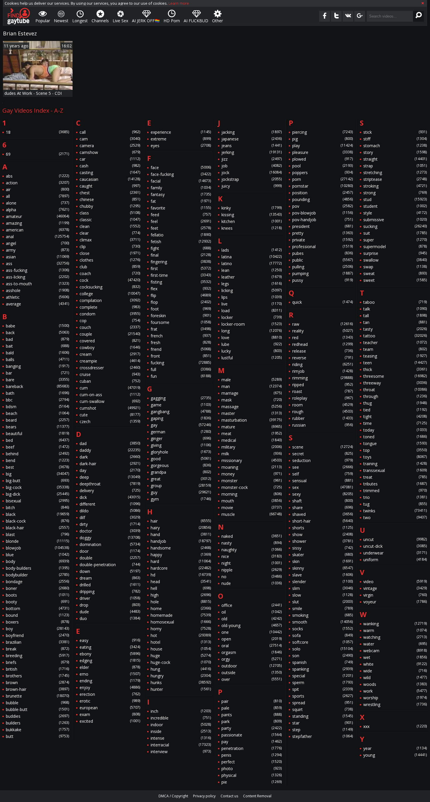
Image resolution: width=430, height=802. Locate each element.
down (110, 571)
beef (37, 447)
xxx (395, 726)
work (395, 691)
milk (251, 453)
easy (110, 640)
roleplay (322, 398)
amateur (37, 216)
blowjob (37, 548)
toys (395, 457)
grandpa (181, 472)
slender (322, 581)
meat (251, 433)
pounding (322, 199)
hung (181, 669)
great (181, 479)
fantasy (181, 194)
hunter (181, 689)
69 (37, 154)
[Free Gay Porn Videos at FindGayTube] (18, 16)
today (395, 430)
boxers (37, 622)
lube (251, 344)
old (251, 618)
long (251, 331)
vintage (395, 588)
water (395, 644)
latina (251, 257)
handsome (181, 548)
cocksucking (110, 287)
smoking (322, 615)
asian (37, 257)
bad (37, 339)
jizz (251, 159)
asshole (37, 290)
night (251, 563)
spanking (322, 669)
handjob (181, 541)
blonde (37, 541)
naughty (251, 549)
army (37, 250)
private (322, 240)
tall (395, 315)
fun (181, 376)
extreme (181, 139)
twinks (395, 511)
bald (37, 353)
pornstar (322, 186)
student (395, 206)
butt (37, 736)
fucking (181, 362)
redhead (322, 344)
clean (110, 226)
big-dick (37, 494)
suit (395, 233)
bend (37, 460)
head (181, 581)
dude (110, 611)
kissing (251, 214)
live (251, 304)
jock (251, 172)
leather (251, 277)
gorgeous (181, 465)
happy (181, 554)
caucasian (110, 179)
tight (395, 416)
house (181, 649)
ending (110, 680)
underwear (395, 553)
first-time (181, 275)
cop (110, 320)
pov (322, 206)
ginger (181, 438)
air (37, 189)
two (395, 517)
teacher (395, 342)
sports (322, 696)
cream (110, 354)
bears (37, 427)
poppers (322, 172)
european (110, 707)
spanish (322, 662)
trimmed (395, 490)
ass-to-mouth (37, 283)
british (37, 669)
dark (110, 457)
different (110, 504)
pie (251, 782)
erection (110, 694)
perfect (251, 762)
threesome (395, 376)
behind (37, 453)
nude (251, 583)
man (251, 386)
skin (322, 561)
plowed (322, 159)
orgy (251, 659)
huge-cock (181, 662)
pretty (322, 233)
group (181, 485)
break (37, 649)
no (251, 576)
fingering (181, 262)
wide (395, 671)
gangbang (181, 411)
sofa (322, 635)
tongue (395, 443)
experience (181, 132)
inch (181, 711)
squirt (322, 709)
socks (322, 628)
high (181, 595)
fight (181, 248)
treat (395, 477)
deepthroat (110, 484)
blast (37, 534)
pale (251, 708)
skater (322, 554)
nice (251, 556)
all (37, 196)
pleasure (322, 152)
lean (251, 270)
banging (37, 366)
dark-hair (110, 463)
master (251, 413)
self (322, 474)
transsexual (395, 470)
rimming (322, 378)
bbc (37, 400)
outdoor (251, 666)
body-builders (37, 568)
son (322, 655)
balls (37, 359)
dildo (110, 511)
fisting (181, 282)
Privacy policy (204, 796)
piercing (322, 132)
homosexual (181, 622)
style (395, 213)
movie (251, 507)
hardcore (181, 568)
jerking (251, 152)
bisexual (37, 501)
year (395, 748)
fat (181, 201)
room (322, 405)
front (181, 356)
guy (181, 492)
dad (110, 443)
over (251, 679)
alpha (37, 209)
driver (110, 598)
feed (181, 214)
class (110, 213)
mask (251, 400)
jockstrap (251, 179)
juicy (251, 186)
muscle (251, 514)
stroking (395, 186)
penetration (251, 748)
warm (395, 630)
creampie (110, 361)
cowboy (110, 347)
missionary (251, 460)
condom (110, 314)
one (251, 632)
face (181, 167)
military (251, 447)
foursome (181, 322)
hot (181, 635)
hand (181, 534)
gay (181, 425)
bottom (37, 608)
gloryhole (181, 452)
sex (322, 487)
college (110, 293)
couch (110, 327)
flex (181, 288)
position (322, 192)
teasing (395, 356)
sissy (322, 548)
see (322, 467)
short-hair (322, 521)
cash (110, 166)
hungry (181, 676)
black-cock (37, 521)
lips (251, 297)
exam (110, 714)
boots (37, 595)
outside (251, 672)
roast (322, 391)
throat (395, 389)
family (181, 187)
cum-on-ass (110, 394)
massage (251, 406)
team (395, 349)
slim (322, 588)
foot (181, 309)
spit (322, 689)
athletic (37, 297)
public (322, 260)
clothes (110, 260)
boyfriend (37, 635)
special (322, 676)
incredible (181, 718)
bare (37, 379)
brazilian (37, 642)
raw (322, 324)
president (322, 226)
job (251, 166)
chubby (110, 206)
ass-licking (37, 277)
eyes (181, 145)
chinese (110, 199)
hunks (181, 682)
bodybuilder (37, 575)
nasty (251, 543)
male (251, 379)
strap (395, 166)
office (251, 605)
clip (110, 246)
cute (110, 415)
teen (395, 362)
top (395, 450)
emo (110, 674)
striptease (395, 179)
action (37, 183)
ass (37, 263)
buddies (37, 716)
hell (181, 588)
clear (110, 233)
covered (110, 341)
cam (110, 139)
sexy (322, 494)
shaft (322, 501)
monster (251, 480)
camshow (110, 152)
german (181, 432)
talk (395, 309)
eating (110, 647)
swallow (395, 260)
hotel (181, 642)
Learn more (178, 3)
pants (251, 714)
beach (37, 413)
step (322, 729)
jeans (251, 145)
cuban (110, 381)
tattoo (395, 336)
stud (395, 199)
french (181, 336)
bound (37, 615)
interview (181, 751)
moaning (251, 467)
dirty (110, 524)
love (251, 337)
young (395, 755)
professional (322, 246)
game (181, 405)
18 (37, 132)
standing (322, 716)
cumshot (110, 408)
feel (181, 221)
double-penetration (110, 564)
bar (37, 373)
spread (322, 702)
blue (37, 554)
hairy (181, 527)
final (181, 255)
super (395, 240)
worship (395, 697)
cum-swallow (110, 401)
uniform (395, 559)
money (251, 474)
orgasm (251, 652)
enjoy (110, 687)
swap (395, 266)
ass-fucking (37, 270)
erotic (110, 701)
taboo (395, 302)
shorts (322, 527)
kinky (251, 208)
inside (181, 731)
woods (395, 684)
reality (322, 331)
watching (395, 637)
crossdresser (110, 367)
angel (37, 243)
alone (37, 203)
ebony (110, 654)
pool (322, 166)
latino (251, 263)
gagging (181, 398)
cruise (110, 374)
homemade (181, 615)
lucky (251, 351)
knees (251, 228)
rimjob (322, 371)
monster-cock (251, 487)
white (395, 664)
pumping (322, 273)
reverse (322, 357)
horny (181, 628)
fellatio (181, 235)
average (37, 304)
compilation (110, 300)
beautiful (37, 433)
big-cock (37, 487)
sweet (395, 280)
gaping (181, 418)
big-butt (37, 480)
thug (395, 403)
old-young (251, 625)
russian (322, 425)
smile (322, 608)
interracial (181, 745)
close (110, 253)
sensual (322, 480)
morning (251, 494)
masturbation (251, 420)
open (251, 639)
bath (37, 393)
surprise (395, 253)
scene (322, 447)
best (37, 467)
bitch (37, 507)
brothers (37, 676)
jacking (251, 132)
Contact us (229, 796)
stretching (395, 172)
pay (251, 741)
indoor (181, 724)
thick (395, 369)
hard (181, 561)
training (395, 463)
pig (322, 139)
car (110, 159)
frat (181, 329)
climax (110, 240)
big (37, 474)
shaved (322, 514)
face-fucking (181, 174)
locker (251, 317)
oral (251, 645)
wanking (395, 623)
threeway (395, 383)
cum (110, 388)
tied (395, 410)
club (110, 266)
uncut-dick (395, 546)
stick (395, 132)
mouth (251, 501)
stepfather (322, 736)
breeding (37, 655)
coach (110, 273)
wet (395, 657)
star (322, 723)
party (251, 728)
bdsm (37, 406)
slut (322, 601)
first (181, 268)
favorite (181, 208)
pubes (322, 253)
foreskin (181, 315)
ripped (322, 384)
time (395, 423)
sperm (322, 682)
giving (181, 445)
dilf (110, 517)
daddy (110, 450)
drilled (110, 585)
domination (110, 544)
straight (395, 159)
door (110, 551)
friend (181, 349)
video (395, 581)
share (322, 507)
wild (395, 677)
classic (110, 219)
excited (110, 721)
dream (110, 578)
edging (110, 660)
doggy (110, 537)
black (37, 514)
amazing (37, 223)
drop (110, 605)
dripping (110, 591)
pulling (322, 266)
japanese (251, 139)
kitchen (251, 221)
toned (395, 436)
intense (181, 738)
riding (322, 364)
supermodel (395, 246)
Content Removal (257, 796)
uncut (395, 539)
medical (251, 440)
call (110, 132)
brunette (37, 696)
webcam (395, 650)
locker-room (251, 324)
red (322, 337)
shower (322, 541)
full (181, 369)
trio (395, 497)
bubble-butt (37, 709)
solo (322, 649)
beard (37, 420)
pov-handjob (322, 219)
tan (395, 322)
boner (37, 588)
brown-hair (37, 689)
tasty (395, 329)
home (181, 608)
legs (251, 283)
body (37, 561)
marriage (251, 393)
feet (181, 228)
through (395, 396)
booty (37, 601)
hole (181, 601)
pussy (322, 280)
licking (251, 290)
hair (181, 521)
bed (37, 440)
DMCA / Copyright (173, 796)
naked (251, 536)
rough (322, 411)
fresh (181, 342)
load (251, 310)
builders (37, 723)
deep (110, 477)
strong (395, 192)
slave (322, 575)
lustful (251, 357)
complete (110, 307)
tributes (395, 484)
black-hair (37, 527)
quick (322, 302)
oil (251, 612)
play (322, 145)
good (181, 458)
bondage (37, 581)
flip (181, 295)
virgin (395, 595)
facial (181, 181)
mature (251, 427)
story (395, 152)
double (110, 558)
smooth (322, 622)
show (322, 534)
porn (322, 179)
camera (110, 145)
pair (251, 701)
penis (251, 755)
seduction (322, 460)
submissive (395, 219)
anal (37, 236)
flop (181, 302)
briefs (37, 662)
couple (110, 334)
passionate (251, 735)
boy (37, 628)
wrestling (395, 704)
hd (181, 575)
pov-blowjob (322, 213)
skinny (322, 568)
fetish (181, 241)
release (322, 351)
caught (110, 186)
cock (110, 280)
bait (37, 346)
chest (110, 192)
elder (110, 667)
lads (251, 250)
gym (181, 499)
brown (37, 682)
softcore (322, 642)
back (37, 332)
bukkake (37, 729)
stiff (395, 139)
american (37, 230)
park (251, 721)
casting (110, 172)
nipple (251, 570)
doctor (110, 531)
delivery (110, 490)
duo (110, 618)
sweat (395, 273)
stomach (395, 145)
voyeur (395, 601)
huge (181, 655)
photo (251, 768)
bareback (37, 386)
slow (322, 595)
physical (251, 775)
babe (37, 326)
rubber (322, 418)
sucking (395, 226)
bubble (37, 702)
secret (322, 453)
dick (110, 497)
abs (37, 176)
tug (395, 504)
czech (110, 421)
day (110, 470)
